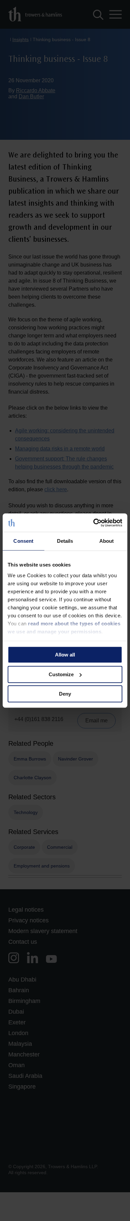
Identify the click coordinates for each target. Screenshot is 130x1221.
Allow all (65, 654)
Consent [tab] (23, 541)
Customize (61, 674)
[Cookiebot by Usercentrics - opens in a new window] (93, 522)
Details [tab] (65, 541)
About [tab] (106, 541)
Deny (65, 694)
